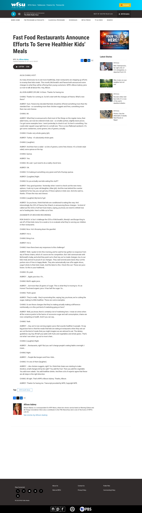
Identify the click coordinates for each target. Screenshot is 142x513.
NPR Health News (24, 390)
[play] (13, 14)
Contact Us (81, 486)
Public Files (106, 486)
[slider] (22, 14)
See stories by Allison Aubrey (35, 415)
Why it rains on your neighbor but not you (120, 82)
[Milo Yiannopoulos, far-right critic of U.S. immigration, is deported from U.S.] (106, 66)
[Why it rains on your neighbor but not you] (106, 83)
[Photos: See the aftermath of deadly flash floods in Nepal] (106, 114)
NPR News (116, 63)
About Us (55, 486)
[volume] (19, 14)
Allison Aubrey (24, 59)
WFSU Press (86, 20)
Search (110, 20)
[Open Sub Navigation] (21, 20)
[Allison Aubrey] (17, 409)
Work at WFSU (56, 490)
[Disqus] (71, 453)
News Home (15, 20)
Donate (126, 5)
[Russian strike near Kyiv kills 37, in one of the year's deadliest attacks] (106, 97)
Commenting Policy (109, 490)
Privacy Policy (82, 490)
